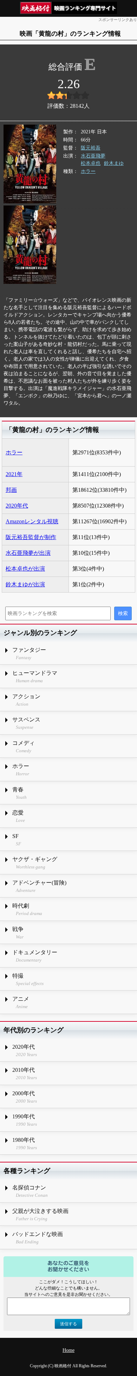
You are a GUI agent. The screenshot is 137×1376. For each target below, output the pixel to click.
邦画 (11, 490)
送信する (68, 1323)
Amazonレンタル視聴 (32, 521)
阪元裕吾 (90, 148)
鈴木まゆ (114, 163)
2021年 (14, 474)
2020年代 (17, 506)
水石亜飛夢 (93, 156)
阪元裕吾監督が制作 (31, 537)
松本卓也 (90, 163)
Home (68, 1350)
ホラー (88, 171)
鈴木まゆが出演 (25, 584)
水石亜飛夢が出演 (28, 553)
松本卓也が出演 (25, 569)
